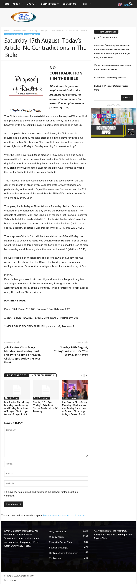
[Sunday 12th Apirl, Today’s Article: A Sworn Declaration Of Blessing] (46, 389)
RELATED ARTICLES (16, 375)
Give (85, 4)
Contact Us (69, 4)
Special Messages (58, 547)
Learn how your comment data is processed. (66, 515)
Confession (55, 558)
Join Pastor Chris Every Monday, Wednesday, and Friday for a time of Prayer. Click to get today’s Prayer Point (22, 354)
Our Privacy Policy (20, 546)
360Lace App (111, 37)
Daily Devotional (19, 30)
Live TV (30, 4)
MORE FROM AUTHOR (43, 375)
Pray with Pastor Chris (60, 542)
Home (6, 4)
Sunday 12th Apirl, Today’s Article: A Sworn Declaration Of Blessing (45, 406)
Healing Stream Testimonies (63, 553)
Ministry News (31, 34)
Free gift (122, 534)
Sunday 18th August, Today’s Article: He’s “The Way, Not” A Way (71, 350)
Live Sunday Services (116, 78)
